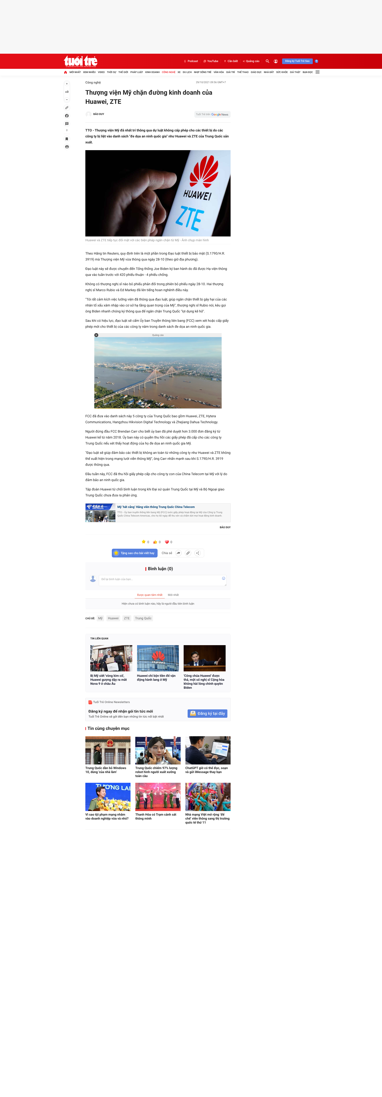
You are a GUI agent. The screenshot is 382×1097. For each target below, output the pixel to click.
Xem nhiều (89, 72)
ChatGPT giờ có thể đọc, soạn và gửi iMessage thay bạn (206, 770)
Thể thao (242, 72)
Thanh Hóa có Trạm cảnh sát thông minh (155, 816)
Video (101, 72)
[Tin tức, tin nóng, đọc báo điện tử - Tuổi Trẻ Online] (80, 61)
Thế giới (123, 72)
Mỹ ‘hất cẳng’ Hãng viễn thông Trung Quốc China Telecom (156, 507)
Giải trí (230, 72)
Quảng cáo (252, 61)
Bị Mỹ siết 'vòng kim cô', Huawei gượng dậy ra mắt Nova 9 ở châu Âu (108, 680)
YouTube (212, 61)
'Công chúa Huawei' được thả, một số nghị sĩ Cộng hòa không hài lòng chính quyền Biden (204, 682)
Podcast (193, 61)
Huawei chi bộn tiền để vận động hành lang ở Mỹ (156, 678)
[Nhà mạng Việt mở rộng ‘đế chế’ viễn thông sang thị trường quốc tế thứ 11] (208, 797)
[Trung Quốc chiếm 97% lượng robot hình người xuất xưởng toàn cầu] (157, 750)
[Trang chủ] (65, 72)
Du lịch (187, 72)
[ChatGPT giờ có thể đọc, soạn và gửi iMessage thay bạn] (208, 750)
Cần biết (233, 61)
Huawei (113, 618)
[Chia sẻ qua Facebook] (178, 553)
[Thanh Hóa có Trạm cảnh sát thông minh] (157, 797)
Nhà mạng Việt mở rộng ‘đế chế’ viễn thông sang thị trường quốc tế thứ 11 (207, 818)
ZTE (127, 618)
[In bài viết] (67, 147)
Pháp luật (136, 72)
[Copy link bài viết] (188, 553)
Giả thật (295, 72)
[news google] (212, 114)
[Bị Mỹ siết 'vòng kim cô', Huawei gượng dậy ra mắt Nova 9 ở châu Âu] (111, 658)
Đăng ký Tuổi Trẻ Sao (297, 61)
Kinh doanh (152, 72)
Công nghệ (168, 72)
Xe (179, 72)
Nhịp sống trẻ (202, 72)
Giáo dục (256, 72)
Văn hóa (219, 72)
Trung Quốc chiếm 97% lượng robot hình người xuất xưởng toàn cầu (156, 772)
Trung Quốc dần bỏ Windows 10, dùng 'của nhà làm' (105, 770)
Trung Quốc (143, 618)
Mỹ (100, 618)
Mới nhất (75, 72)
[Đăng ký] (207, 713)
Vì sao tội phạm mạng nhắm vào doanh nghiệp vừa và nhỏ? (107, 816)
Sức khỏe (282, 72)
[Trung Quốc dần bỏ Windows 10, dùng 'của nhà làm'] (108, 750)
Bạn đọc (308, 72)
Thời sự (111, 72)
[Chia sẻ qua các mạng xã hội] (197, 553)
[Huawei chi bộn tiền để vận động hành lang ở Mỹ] (158, 658)
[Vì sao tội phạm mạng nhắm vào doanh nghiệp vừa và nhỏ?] (108, 797)
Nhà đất (269, 72)
